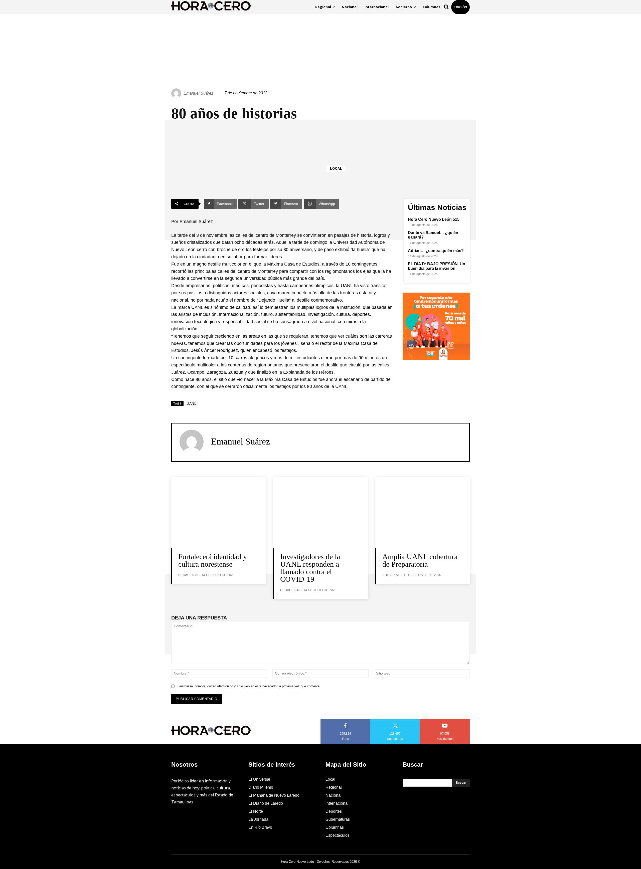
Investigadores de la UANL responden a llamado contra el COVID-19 (310, 567)
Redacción (188, 575)
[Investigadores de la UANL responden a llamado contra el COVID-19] (320, 512)
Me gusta (345, 720)
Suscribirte (445, 720)
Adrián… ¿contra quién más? (436, 251)
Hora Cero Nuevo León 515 (433, 219)
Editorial (391, 575)
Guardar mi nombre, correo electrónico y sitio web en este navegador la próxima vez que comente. (249, 686)
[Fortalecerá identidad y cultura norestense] (218, 512)
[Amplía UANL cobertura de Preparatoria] (422, 512)
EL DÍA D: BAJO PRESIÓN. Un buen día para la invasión (436, 266)
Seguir (395, 720)
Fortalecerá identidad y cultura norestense (212, 560)
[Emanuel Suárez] (177, 93)
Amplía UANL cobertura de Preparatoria (419, 560)
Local (336, 168)
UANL (191, 403)
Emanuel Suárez (198, 93)
